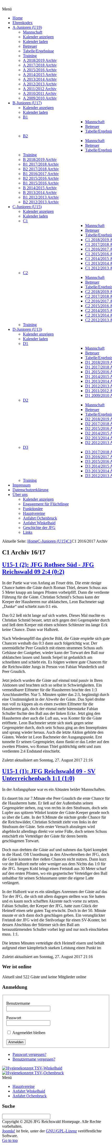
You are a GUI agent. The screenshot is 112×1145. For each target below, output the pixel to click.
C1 (69, 541)
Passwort (13, 1018)
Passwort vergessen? (29, 1054)
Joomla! (8, 1131)
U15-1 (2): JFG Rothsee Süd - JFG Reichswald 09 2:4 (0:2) (48, 568)
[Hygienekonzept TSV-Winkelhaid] (32, 1068)
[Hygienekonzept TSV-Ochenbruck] (33, 1073)
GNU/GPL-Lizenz (61, 1131)
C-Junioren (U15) (52, 541)
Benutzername (18, 1003)
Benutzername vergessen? (34, 1059)
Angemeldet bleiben (28, 1032)
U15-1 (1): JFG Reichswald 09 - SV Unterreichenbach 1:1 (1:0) (48, 775)
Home (32, 541)
